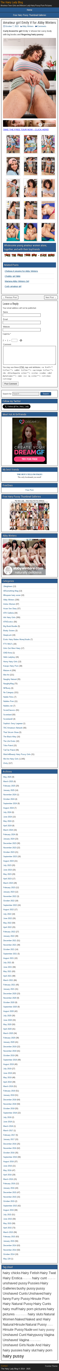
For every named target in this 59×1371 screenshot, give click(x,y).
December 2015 (9, 1192)
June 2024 (7, 817)
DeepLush (7, 635)
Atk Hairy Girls (9, 617)
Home (29, 10)
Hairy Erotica (12, 1278)
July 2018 (7, 1117)
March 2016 (8, 1179)
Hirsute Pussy (13, 1329)
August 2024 (8, 808)
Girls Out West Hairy (11, 648)
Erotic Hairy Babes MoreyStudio (16, 639)
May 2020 (7, 1024)
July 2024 (7, 812)
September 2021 (10, 954)
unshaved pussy (15, 1283)
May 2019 (7, 1077)
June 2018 (7, 1122)
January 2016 (8, 1188)
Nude (28, 1329)
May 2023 (7, 874)
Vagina (49, 1335)
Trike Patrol (8, 745)
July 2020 (7, 1016)
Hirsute (19, 1324)
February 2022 (9, 932)
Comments (41, 26)
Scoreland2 (8, 719)
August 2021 (8, 958)
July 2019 (7, 1069)
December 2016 (9, 1144)
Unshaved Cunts (15, 1293)
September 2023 (10, 856)
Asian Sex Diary (10, 608)
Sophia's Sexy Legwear (13, 723)
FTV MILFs (8, 644)
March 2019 (8, 1086)
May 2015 (7, 1223)
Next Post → (51, 297)
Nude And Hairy (38, 1345)
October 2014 (8, 1254)
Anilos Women (9, 604)
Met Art (6, 675)
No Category (8, 692)
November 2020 (9, 998)
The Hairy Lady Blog (12, 2)
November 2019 (9, 1051)
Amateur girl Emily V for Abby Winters (29, 23)
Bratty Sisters (9, 630)
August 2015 (8, 1210)
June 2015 (7, 1219)
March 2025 (8, 781)
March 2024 (8, 830)
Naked (20, 1319)
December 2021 (9, 940)
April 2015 (7, 1228)
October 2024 (8, 799)
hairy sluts (35, 1314)
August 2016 (8, 1161)
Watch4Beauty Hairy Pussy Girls (17, 754)
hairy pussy (13, 1356)
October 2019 (8, 1055)
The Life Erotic (9, 741)
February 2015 (9, 1237)
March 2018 (8, 1126)
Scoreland (7, 715)
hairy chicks (11, 1273)
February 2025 (9, 786)
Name (5, 312)
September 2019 (10, 1060)
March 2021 (8, 980)
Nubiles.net (8, 706)
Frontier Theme (51, 1366)
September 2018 (10, 1113)
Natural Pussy (36, 1324)
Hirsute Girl (51, 1279)
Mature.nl (7, 670)
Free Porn (29, 490)
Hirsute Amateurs (21, 1315)
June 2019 (7, 1073)
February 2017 (9, 1135)
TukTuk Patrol (9, 750)
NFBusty (7, 688)
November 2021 (9, 945)
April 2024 (7, 826)
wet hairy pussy (43, 1329)
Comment (7, 344)
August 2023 (8, 861)
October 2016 (8, 1153)
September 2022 (10, 905)
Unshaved (36, 1293)
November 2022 (9, 896)
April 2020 (7, 1029)
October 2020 (8, 1002)
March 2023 (8, 883)
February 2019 (9, 1091)
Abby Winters (28, 26)
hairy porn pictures (32, 1309)
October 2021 (8, 949)
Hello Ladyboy (9, 657)
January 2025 (8, 790)
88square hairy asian (11, 595)
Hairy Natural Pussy (18, 1304)
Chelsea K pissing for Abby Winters (21, 271)
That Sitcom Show (11, 732)
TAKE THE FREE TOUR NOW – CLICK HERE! (26, 129)
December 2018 (9, 1100)
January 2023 (8, 892)
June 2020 (7, 1020)
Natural (8, 1324)
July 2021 (7, 962)
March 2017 (8, 1130)
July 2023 (7, 865)
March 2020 (8, 1033)
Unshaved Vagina (16, 1340)
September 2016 (10, 1157)
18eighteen (7, 586)
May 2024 (7, 821)
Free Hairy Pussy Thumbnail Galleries (29, 15)
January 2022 (8, 936)
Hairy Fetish (30, 1273)
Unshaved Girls (14, 1345)
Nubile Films (8, 697)
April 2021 (7, 976)
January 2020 (8, 1042)
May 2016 (7, 1170)
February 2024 (9, 834)
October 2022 (8, 901)
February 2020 (9, 1038)
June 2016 (7, 1166)
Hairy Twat (48, 1273)
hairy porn (44, 1350)
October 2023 (8, 852)
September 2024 (10, 803)
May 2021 (7, 971)
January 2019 (8, 1095)
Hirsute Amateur (35, 1340)
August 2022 (8, 909)
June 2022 (7, 918)
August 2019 (8, 1064)
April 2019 (7, 1082)
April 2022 (7, 927)
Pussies (34, 1283)
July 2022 (7, 914)
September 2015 (10, 1206)
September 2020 (10, 1007)
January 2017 (8, 1139)
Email (5, 319)
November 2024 (9, 795)
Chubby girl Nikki (12, 276)
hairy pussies (12, 1350)
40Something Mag (10, 591)
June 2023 (7, 870)
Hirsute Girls (27, 1279)
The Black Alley (9, 737)
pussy (40, 1288)
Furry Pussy (21, 1299)
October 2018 (8, 1108)
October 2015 (8, 1201)
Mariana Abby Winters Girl (17, 281)
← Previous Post (10, 297)
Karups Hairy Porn (10, 666)
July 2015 (7, 1214)
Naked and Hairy (38, 1319)
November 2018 (9, 1104)
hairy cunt (39, 1278)
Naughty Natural (10, 679)
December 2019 (9, 1047)
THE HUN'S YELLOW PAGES (29, 474)
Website (6, 327)
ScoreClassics (9, 710)
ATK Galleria (8, 613)
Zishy (5, 763)
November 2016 (9, 1148)
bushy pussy (26, 1288)
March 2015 (8, 1232)
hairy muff (10, 1309)
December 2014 (9, 1245)
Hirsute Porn (40, 1299)
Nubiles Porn (8, 701)
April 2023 (7, 879)
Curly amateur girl (13, 286)
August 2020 (8, 1011)
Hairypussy (35, 1335)
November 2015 (9, 1197)
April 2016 (7, 1175)
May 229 (6, 1259)
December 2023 (9, 843)
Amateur (50, 1325)
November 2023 (9, 848)
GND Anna (7, 653)
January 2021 (8, 989)
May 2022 (7, 923)
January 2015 (8, 1241)
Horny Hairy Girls (10, 662)
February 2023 (9, 887)
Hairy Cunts (42, 1304)
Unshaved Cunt (14, 1335)
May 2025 (7, 777)
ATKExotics (8, 622)
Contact (4, 1366)
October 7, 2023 (12, 26)
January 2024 (8, 839)
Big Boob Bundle (10, 626)
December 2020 (9, 993)
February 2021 (9, 985)
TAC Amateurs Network (13, 728)
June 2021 (7, 967)
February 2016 (9, 1183)
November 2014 (9, 1250)
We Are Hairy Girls (11, 759)
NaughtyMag (8, 684)
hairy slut (30, 1350)
